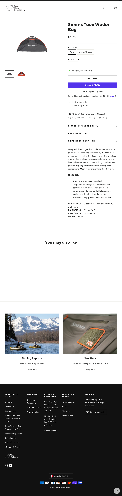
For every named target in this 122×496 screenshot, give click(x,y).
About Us (8, 402)
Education (66, 411)
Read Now (32, 370)
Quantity (73, 59)
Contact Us (9, 406)
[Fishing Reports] (32, 334)
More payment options (93, 91)
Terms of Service (12, 442)
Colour (72, 47)
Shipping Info (10, 411)
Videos (64, 406)
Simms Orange (85, 51)
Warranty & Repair (12, 447)
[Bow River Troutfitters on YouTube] (10, 465)
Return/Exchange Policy (83, 126)
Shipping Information (81, 141)
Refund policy (11, 438)
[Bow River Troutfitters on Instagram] (6, 465)
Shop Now (90, 370)
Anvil (72, 51)
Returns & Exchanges (31, 401)
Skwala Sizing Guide (13, 433)
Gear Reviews (67, 415)
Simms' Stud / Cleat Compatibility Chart (13, 427)
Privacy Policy (33, 412)
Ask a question (77, 133)
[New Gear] (90, 334)
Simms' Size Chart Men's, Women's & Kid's (12, 418)
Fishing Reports (68, 402)
